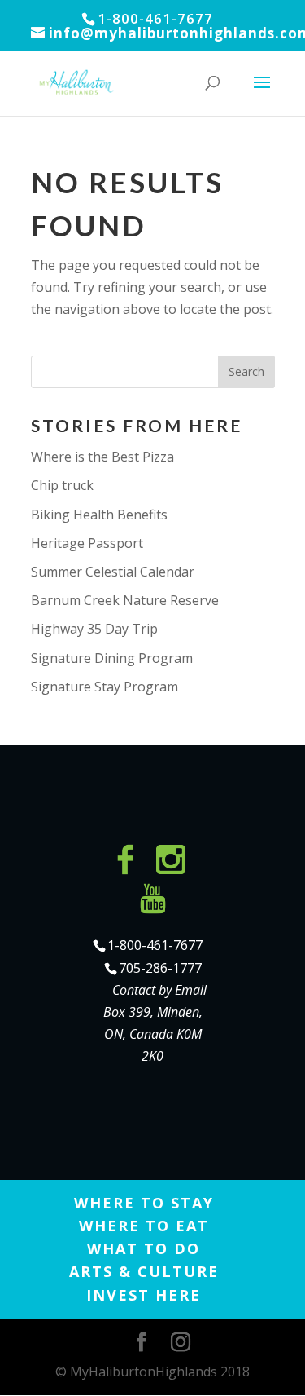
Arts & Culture (144, 1271)
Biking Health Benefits (99, 515)
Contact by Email (159, 990)
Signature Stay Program (104, 687)
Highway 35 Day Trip (94, 629)
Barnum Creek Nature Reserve (125, 600)
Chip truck (62, 485)
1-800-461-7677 (155, 945)
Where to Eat (144, 1225)
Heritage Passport (87, 543)
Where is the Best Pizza (102, 457)
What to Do (143, 1248)
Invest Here (143, 1295)
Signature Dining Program (112, 658)
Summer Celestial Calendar (112, 572)
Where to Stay (144, 1203)
